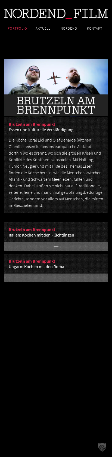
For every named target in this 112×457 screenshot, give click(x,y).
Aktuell (43, 28)
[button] (102, 447)
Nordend (69, 28)
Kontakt (94, 28)
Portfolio (17, 28)
